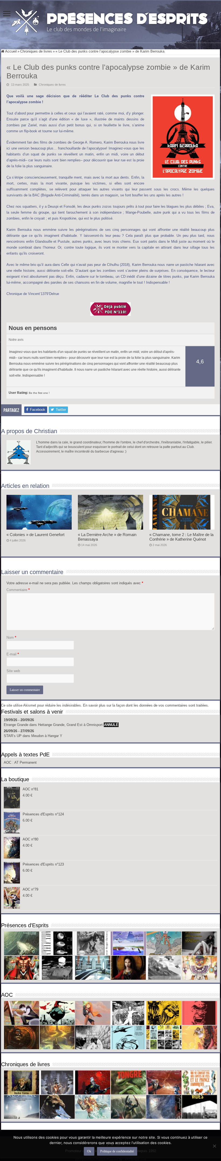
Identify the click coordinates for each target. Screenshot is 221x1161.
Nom (11, 637)
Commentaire (18, 590)
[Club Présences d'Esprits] (110, 20)
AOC (8, 762)
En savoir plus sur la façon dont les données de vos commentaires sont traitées (145, 705)
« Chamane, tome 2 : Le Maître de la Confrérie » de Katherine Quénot (181, 536)
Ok (89, 1151)
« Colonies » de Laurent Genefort (35, 534)
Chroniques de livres (36, 51)
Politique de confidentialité (117, 1151)
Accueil (10, 51)
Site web (13, 671)
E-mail (12, 654)
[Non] (214, 1146)
